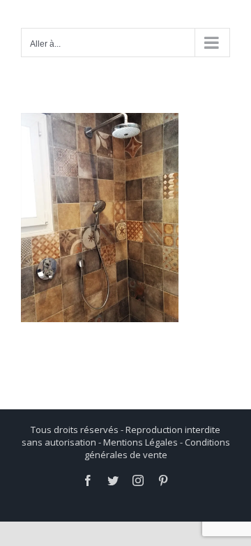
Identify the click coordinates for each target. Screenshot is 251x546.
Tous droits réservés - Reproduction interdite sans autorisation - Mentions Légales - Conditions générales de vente (126, 442)
